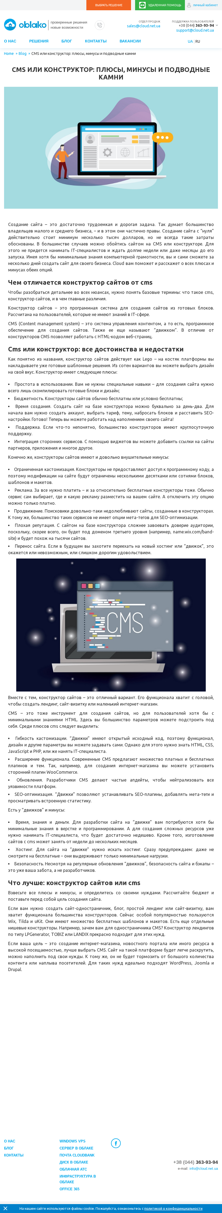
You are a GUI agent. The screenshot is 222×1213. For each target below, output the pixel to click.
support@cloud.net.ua (195, 30)
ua (190, 41)
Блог (9, 1148)
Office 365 (69, 1189)
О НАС (10, 41)
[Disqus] (111, 1051)
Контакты (14, 1155)
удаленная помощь (164, 5)
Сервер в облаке (76, 1148)
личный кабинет (205, 5)
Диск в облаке (74, 1162)
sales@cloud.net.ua (143, 26)
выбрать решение (108, 5)
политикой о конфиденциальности (173, 1208)
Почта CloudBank (77, 1155)
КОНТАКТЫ (96, 41)
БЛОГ (66, 41)
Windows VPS (73, 1141)
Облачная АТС (73, 1169)
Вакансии (130, 41)
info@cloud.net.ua (204, 1169)
